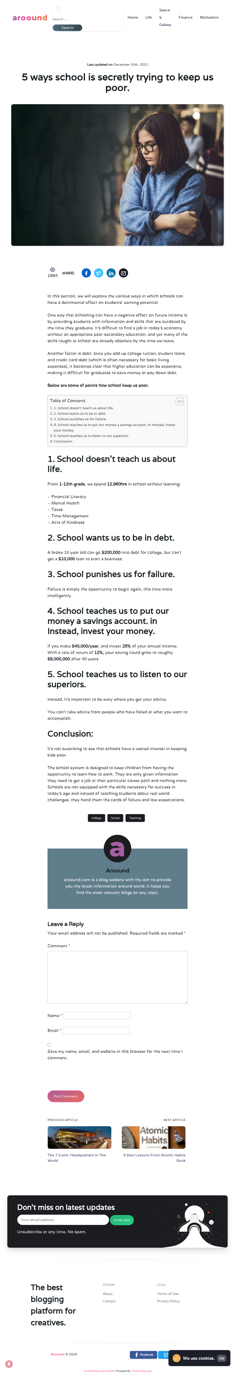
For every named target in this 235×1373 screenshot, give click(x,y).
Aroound (57, 1354)
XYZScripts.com (142, 1371)
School (115, 818)
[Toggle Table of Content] (177, 401)
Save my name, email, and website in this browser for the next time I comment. (115, 1054)
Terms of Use (168, 1294)
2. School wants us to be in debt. (80, 413)
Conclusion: (63, 441)
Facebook (146, 1354)
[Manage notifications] (9, 1364)
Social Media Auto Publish (99, 1371)
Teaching (135, 818)
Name (55, 1015)
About (108, 1294)
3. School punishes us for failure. (80, 419)
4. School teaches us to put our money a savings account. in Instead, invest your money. (114, 427)
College (96, 818)
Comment (59, 945)
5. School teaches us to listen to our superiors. (91, 436)
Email (55, 1030)
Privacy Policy (168, 1301)
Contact (109, 1301)
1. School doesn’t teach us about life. (84, 408)
